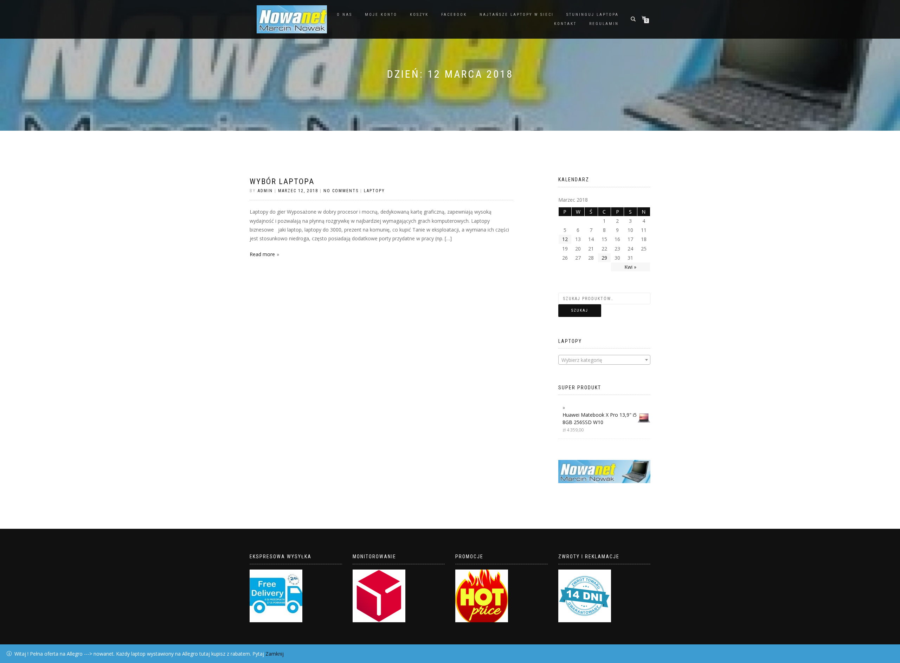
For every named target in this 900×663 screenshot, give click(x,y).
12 (565, 239)
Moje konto (381, 14)
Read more (262, 254)
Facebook (454, 14)
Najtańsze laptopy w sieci (517, 14)
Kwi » (630, 267)
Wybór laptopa (282, 181)
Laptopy (374, 190)
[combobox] (604, 360)
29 (604, 257)
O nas (344, 14)
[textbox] (604, 360)
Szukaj (579, 310)
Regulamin (604, 23)
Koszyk (419, 14)
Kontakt (565, 23)
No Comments (341, 190)
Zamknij (274, 653)
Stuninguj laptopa (592, 14)
